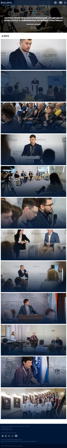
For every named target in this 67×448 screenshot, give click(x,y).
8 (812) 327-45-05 (7, 428)
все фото (34, 12)
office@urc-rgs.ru (8, 429)
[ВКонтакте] (31, 27)
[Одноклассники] (35, 27)
